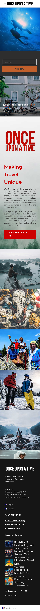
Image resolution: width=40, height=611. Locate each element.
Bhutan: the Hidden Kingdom (24, 543)
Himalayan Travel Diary (24, 562)
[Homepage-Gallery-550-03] (20, 430)
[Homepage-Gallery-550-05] (20, 309)
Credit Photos (10, 595)
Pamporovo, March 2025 (21, 571)
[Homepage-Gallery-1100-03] (20, 269)
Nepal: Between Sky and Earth (23, 552)
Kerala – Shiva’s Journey (23, 580)
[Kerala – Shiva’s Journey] (9, 581)
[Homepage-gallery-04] (20, 390)
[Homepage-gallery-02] (20, 349)
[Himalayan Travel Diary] (9, 562)
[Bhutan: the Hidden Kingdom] (9, 543)
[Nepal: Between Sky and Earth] (9, 553)
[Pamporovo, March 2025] (9, 572)
